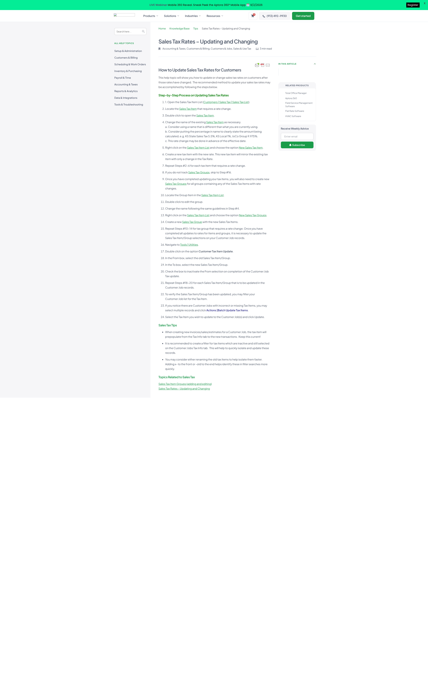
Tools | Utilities (189, 244)
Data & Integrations (125, 97)
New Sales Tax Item (251, 147)
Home (162, 28)
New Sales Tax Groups (252, 215)
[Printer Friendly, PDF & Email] (262, 65)
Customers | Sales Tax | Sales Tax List (225, 102)
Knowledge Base (180, 28)
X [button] (424, 3)
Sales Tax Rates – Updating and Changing (184, 388)
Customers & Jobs (221, 48)
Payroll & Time (122, 77)
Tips (195, 28)
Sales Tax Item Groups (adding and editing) (185, 384)
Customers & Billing (126, 57)
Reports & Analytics (126, 91)
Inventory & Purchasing (128, 71)
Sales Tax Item (188, 108)
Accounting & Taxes (126, 84)
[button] (315, 64)
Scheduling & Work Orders (130, 64)
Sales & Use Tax (242, 48)
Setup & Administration (128, 51)
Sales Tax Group (192, 222)
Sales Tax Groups (198, 172)
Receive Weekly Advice (295, 128)
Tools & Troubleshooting (128, 104)
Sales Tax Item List (198, 147)
